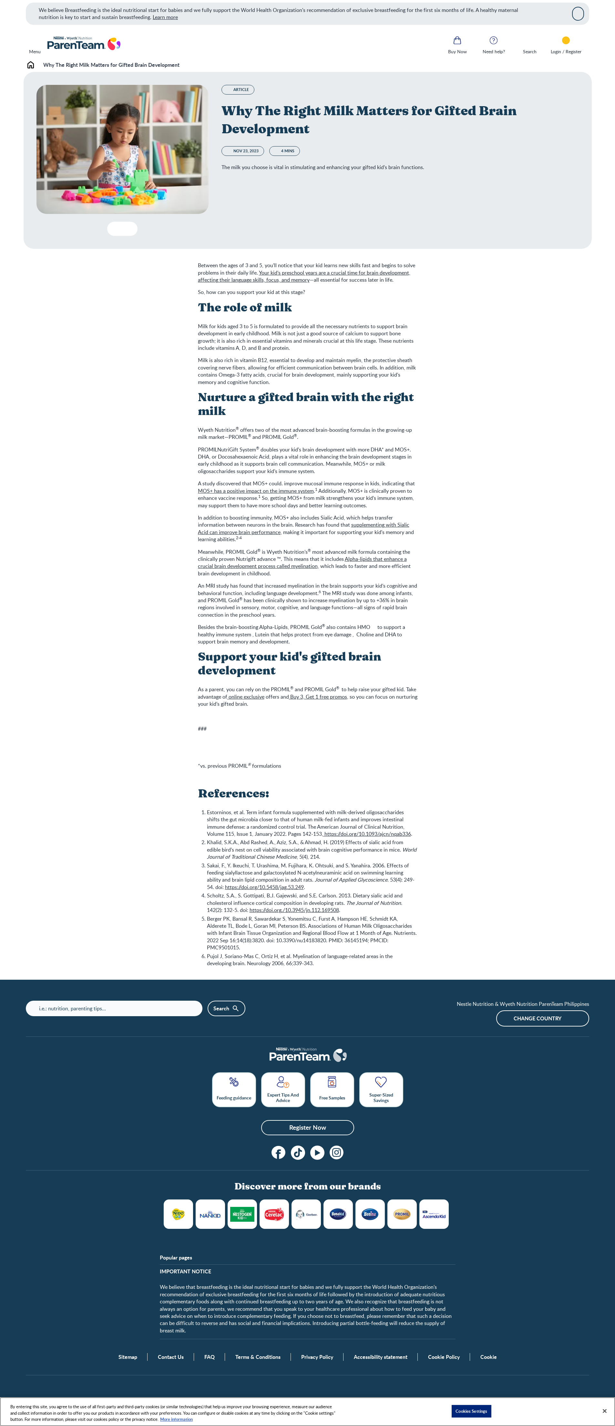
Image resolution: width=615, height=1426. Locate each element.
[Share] (127, 229)
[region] (307, 1411)
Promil (402, 1214)
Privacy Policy (317, 1356)
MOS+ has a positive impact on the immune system (256, 490)
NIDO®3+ (178, 1214)
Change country (537, 1018)
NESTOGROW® (242, 1214)
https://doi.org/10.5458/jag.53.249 (264, 887)
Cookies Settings (471, 1411)
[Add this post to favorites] (115, 229)
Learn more (165, 17)
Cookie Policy (444, 1356)
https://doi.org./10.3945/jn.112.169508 (294, 910)
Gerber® (306, 1214)
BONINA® (370, 1214)
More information (176, 1419)
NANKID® (210, 1214)
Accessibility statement (380, 1356)
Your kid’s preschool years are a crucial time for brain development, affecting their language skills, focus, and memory (304, 276)
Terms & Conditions (258, 1356)
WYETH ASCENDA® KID (434, 1214)
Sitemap (127, 1356)
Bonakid (338, 1214)
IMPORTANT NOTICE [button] (185, 1271)
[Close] (578, 13)
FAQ (209, 1356)
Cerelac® (274, 1214)
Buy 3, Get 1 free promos (318, 696)
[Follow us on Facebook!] (279, 1153)
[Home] (83, 44)
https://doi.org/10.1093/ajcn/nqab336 (367, 833)
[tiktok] (298, 1153)
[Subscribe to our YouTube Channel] (317, 1153)
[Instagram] (337, 1153)
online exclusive (245, 696)
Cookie (488, 1356)
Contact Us (171, 1356)
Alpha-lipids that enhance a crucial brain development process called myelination (302, 562)
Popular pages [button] (176, 1257)
